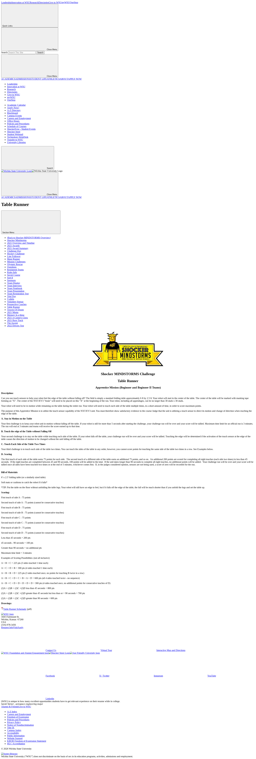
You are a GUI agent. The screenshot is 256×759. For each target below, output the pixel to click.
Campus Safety (14, 730)
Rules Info (12, 272)
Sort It (10, 277)
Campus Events (14, 115)
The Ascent (12, 323)
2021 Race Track (15, 320)
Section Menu (8, 232)
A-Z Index (12, 711)
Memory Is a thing (15, 315)
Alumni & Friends (9, 706)
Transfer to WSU (15, 139)
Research (34, 2)
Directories (43, 2)
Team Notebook (14, 288)
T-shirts (10, 299)
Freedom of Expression (18, 717)
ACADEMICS (8, 79)
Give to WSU (55, 2)
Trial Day (11, 296)
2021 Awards (13, 245)
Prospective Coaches (17, 304)
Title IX (10, 727)
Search (4, 52)
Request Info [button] (7, 627)
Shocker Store (13, 131)
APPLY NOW (75, 79)
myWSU (65, 2)
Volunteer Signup (15, 301)
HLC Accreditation (16, 743)
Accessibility (13, 733)
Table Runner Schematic (14, 609)
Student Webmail (15, 134)
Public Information (16, 735)
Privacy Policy (14, 722)
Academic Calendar (16, 105)
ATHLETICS (53, 79)
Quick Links (7, 26)
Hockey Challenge (16, 253)
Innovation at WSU (21, 2)
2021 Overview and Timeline (21, 243)
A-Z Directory (14, 110)
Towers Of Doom (15, 309)
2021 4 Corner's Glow (17, 317)
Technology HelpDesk (17, 137)
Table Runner (13, 307)
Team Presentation (15, 291)
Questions (11, 267)
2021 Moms (12, 312)
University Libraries (16, 142)
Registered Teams (15, 269)
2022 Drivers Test (15, 325)
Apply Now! (13, 107)
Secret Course (13, 275)
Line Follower (13, 256)
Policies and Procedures (18, 123)
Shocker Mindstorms (17, 240)
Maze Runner (13, 259)
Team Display (13, 283)
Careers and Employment (19, 118)
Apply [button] (20, 627)
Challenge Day (14, 251)
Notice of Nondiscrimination (20, 725)
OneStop (74, 2)
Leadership (6, 2)
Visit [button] (15, 627)
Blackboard (12, 113)
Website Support (15, 738)
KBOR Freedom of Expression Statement (26, 741)
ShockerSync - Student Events (21, 129)
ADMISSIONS (22, 79)
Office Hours (13, 121)
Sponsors (11, 280)
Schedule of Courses (16, 126)
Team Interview (14, 285)
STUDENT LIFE (38, 79)
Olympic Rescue (15, 264)
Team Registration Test (18, 293)
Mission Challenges (16, 261)
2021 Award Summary (17, 248)
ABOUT (64, 79)
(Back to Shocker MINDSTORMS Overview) (29, 237)
